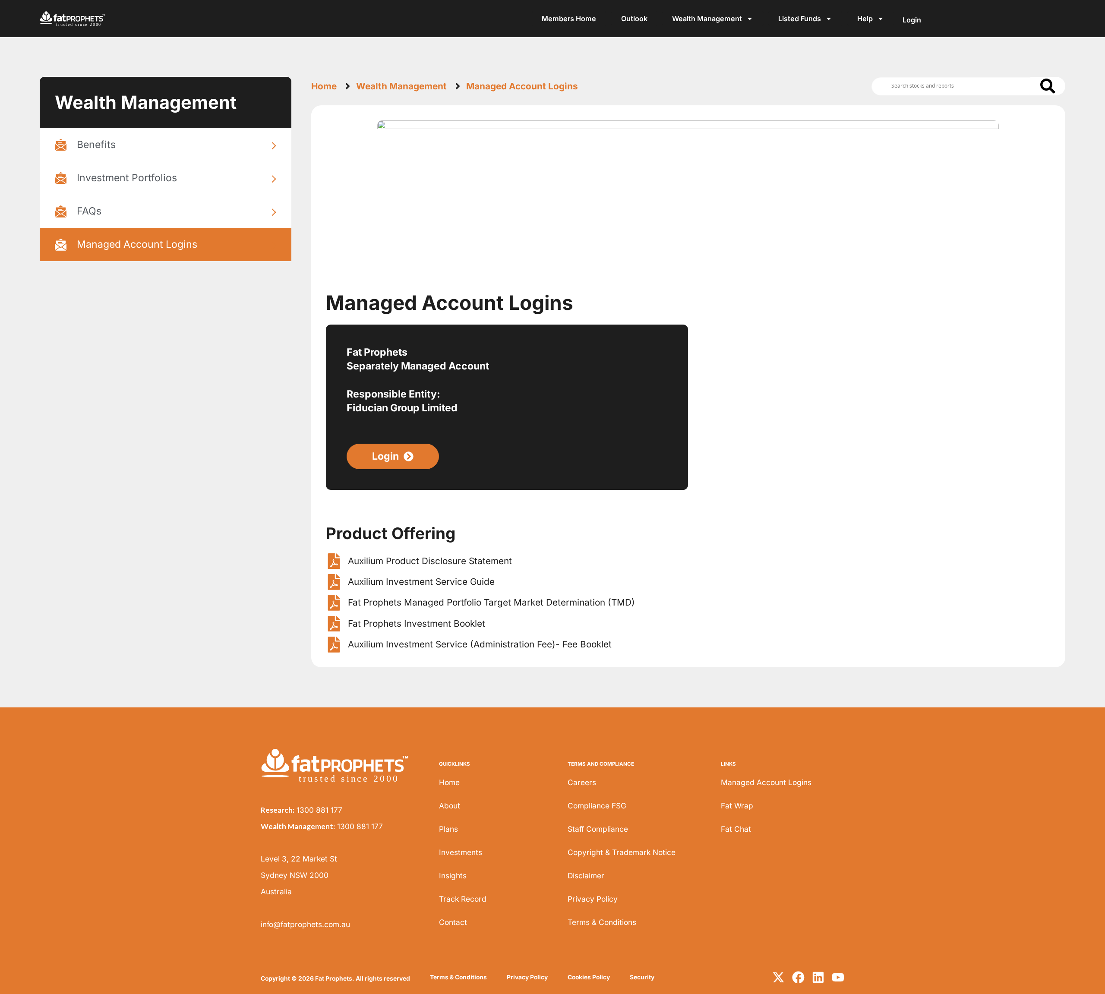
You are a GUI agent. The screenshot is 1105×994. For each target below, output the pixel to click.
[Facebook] (798, 977)
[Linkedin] (818, 977)
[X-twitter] (778, 977)
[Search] (1047, 86)
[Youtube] (838, 977)
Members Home (569, 18)
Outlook (634, 18)
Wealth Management (707, 18)
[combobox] (951, 86)
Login (912, 20)
